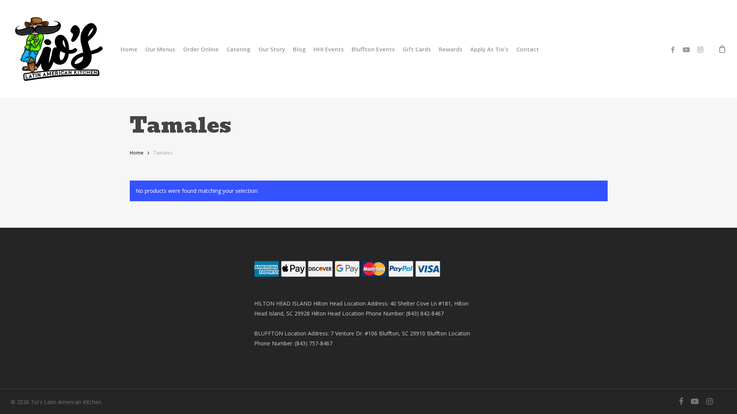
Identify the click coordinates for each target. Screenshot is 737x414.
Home (137, 152)
